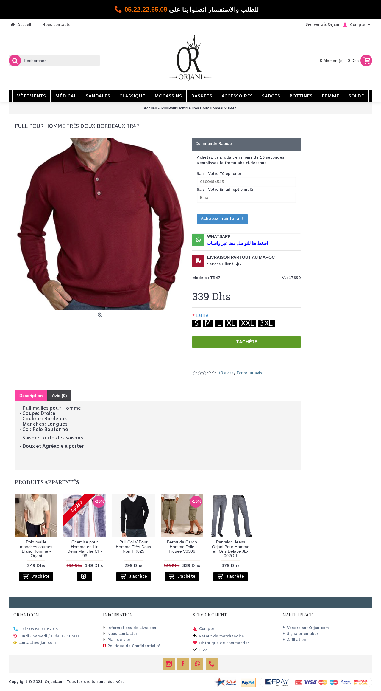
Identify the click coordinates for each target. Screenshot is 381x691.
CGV (203, 650)
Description (31, 395)
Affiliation (296, 639)
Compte (206, 628)
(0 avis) (226, 373)
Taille (202, 315)
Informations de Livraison (131, 627)
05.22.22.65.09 (145, 9)
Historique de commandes (224, 643)
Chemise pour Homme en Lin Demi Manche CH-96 (84, 549)
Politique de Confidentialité (133, 646)
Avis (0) (59, 395)
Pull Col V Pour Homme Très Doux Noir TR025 (133, 547)
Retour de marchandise (221, 636)
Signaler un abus (303, 633)
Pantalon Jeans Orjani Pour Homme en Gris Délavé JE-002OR (230, 549)
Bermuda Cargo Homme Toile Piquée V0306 (182, 547)
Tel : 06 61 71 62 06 (39, 629)
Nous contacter (122, 633)
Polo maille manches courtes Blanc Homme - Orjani (36, 549)
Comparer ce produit (262, 361)
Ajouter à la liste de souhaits (233, 361)
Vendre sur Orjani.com (308, 627)
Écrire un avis (249, 373)
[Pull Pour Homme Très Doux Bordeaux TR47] (100, 224)
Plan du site (118, 639)
